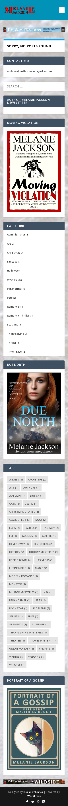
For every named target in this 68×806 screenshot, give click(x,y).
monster (17, 584)
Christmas (13, 252)
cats (14, 503)
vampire (46, 648)
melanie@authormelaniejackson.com (30, 71)
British (36, 495)
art (13, 487)
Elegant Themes (33, 792)
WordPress (34, 796)
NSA (48, 592)
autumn (16, 495)
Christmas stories (24, 511)
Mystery (12, 279)
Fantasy (12, 261)
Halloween (13, 270)
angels (16, 479)
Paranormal (14, 288)
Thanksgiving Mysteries (28, 632)
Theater (17, 640)
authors (31, 487)
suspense (40, 624)
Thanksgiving (15, 333)
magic (41, 568)
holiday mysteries (43, 552)
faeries (31, 528)
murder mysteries (23, 592)
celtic (31, 503)
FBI (13, 536)
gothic (48, 536)
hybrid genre (20, 560)
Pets (10, 297)
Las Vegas (44, 560)
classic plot (19, 519)
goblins (29, 536)
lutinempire (19, 568)
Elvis (14, 528)
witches (16, 664)
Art (9, 243)
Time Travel (14, 351)
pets (41, 600)
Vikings (16, 656)
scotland (41, 608)
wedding (36, 656)
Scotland (12, 324)
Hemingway (19, 544)
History (16, 552)
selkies (15, 616)
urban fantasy (21, 648)
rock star (18, 608)
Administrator (16, 234)
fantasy (51, 528)
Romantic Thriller (18, 315)
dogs (40, 519)
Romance (13, 306)
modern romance (23, 576)
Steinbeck (18, 624)
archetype (37, 479)
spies (33, 616)
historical (43, 544)
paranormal (19, 600)
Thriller (11, 342)
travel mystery (42, 640)
